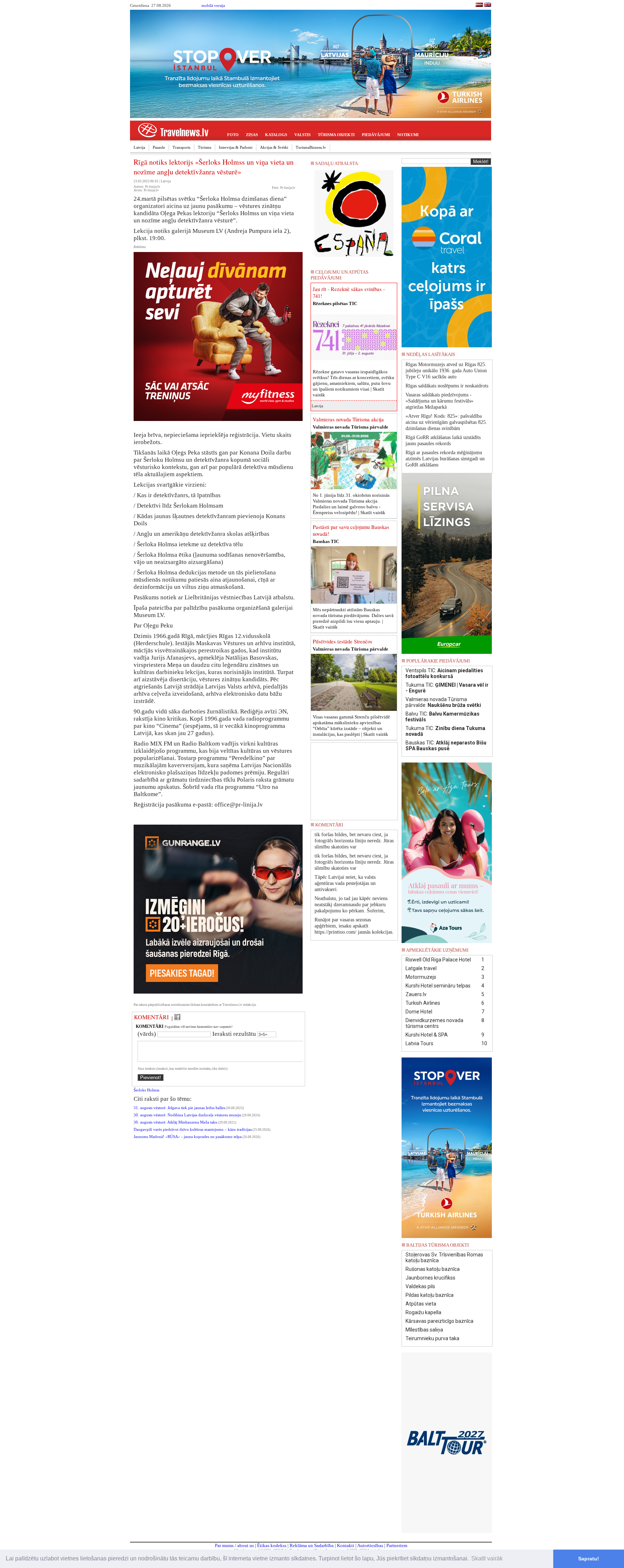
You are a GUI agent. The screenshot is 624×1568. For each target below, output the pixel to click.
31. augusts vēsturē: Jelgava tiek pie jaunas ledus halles (179, 1108)
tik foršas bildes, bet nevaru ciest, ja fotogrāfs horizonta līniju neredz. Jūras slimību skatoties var (354, 841)
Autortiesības (370, 1545)
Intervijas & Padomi (235, 147)
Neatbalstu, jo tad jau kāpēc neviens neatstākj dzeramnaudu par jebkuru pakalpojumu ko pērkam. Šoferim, (351, 904)
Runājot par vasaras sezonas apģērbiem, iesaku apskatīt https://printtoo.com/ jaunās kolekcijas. (354, 926)
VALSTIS (302, 135)
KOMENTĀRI (151, 1017)
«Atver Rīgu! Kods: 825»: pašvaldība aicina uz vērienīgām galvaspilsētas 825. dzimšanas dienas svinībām (446, 422)
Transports (181, 147)
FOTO (233, 135)
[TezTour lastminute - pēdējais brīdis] (479, 356)
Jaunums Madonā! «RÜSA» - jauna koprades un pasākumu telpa (188, 1137)
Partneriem (396, 1545)
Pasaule (159, 147)
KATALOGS (276, 135)
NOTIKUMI (408, 135)
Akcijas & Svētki (274, 147)
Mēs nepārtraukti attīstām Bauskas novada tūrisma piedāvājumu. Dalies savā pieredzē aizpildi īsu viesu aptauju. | (353, 618)
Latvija (139, 147)
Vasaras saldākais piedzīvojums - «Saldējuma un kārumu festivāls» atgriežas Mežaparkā (439, 401)
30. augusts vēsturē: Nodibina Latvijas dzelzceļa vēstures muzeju (187, 1115)
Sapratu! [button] (588, 1559)
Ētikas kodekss (271, 1545)
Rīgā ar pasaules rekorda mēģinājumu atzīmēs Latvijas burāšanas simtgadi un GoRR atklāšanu (445, 459)
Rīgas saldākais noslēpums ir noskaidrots (447, 385)
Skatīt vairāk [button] (487, 1558)
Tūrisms (204, 147)
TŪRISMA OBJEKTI (336, 135)
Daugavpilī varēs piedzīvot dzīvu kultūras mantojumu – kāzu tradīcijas (193, 1130)
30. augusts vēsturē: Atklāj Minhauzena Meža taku (175, 1122)
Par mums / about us (234, 1545)
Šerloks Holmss (146, 1090)
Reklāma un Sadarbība (312, 1545)
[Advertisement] (354, 779)
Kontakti (345, 1545)
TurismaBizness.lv (311, 147)
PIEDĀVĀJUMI (376, 135)
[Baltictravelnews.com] (487, 6)
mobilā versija (213, 6)
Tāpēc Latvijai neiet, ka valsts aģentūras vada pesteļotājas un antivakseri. (345, 883)
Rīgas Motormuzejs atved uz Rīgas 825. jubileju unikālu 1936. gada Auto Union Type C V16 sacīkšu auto (446, 370)
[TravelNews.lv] (479, 6)
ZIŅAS (252, 135)
